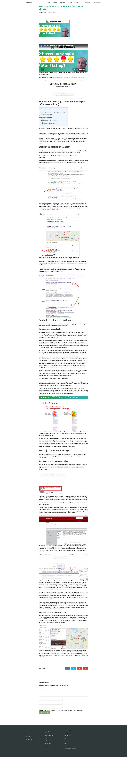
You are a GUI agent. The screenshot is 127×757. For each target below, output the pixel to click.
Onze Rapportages (68, 732)
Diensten (55, 2)
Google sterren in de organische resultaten (49, 123)
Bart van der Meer (43, 12)
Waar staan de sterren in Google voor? (47, 116)
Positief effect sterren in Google (46, 117)
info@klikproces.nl (97, 2)
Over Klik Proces (67, 735)
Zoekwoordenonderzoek (50, 735)
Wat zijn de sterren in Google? (45, 114)
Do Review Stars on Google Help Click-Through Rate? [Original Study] (69, 77)
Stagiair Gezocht (67, 746)
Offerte (76, 2)
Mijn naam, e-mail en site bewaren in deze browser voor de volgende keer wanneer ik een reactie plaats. (60, 710)
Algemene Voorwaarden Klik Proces (71, 748)
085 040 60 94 (87, 2)
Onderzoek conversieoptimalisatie (47, 119)
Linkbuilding (47, 740)
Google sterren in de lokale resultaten (48, 124)
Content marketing (49, 746)
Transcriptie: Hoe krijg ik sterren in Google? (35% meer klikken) (52, 112)
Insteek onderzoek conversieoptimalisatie (49, 120)
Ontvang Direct (63, 93)
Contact (66, 743)
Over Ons (70, 2)
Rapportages (48, 743)
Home (49, 2)
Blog (65, 738)
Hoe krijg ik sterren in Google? (45, 122)
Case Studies (62, 2)
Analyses (47, 738)
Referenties (66, 740)
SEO (46, 732)
